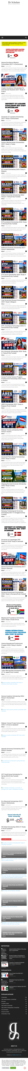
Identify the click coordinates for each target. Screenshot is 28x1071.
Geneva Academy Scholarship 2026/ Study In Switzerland (12, 697)
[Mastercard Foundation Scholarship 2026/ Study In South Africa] (14, 610)
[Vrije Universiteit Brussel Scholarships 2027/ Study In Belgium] (14, 292)
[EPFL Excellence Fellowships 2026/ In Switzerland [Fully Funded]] (14, 318)
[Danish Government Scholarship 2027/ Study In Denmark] (14, 558)
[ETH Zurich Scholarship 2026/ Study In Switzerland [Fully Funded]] (14, 266)
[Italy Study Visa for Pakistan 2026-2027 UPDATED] (4, 988)
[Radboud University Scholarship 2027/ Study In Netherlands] (14, 239)
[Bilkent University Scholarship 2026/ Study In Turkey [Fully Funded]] (14, 187)
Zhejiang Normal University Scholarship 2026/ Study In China (13, 484)
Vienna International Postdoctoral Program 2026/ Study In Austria (12, 644)
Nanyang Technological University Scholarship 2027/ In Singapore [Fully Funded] (13, 512)
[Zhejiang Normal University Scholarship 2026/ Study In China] (14, 476)
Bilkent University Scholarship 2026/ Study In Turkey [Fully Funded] (12, 196)
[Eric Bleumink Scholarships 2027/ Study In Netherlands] (14, 793)
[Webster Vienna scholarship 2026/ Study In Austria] (14, 422)
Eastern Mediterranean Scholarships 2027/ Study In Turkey (12, 143)
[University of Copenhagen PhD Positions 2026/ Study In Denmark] (14, 531)
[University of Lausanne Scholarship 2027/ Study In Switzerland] (14, 108)
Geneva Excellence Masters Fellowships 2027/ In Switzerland (12, 63)
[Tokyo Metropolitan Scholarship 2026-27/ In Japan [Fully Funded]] (14, 662)
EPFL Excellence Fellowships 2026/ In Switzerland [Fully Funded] (13, 326)
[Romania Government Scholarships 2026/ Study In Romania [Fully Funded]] (14, 584)
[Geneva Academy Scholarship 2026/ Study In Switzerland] (14, 688)
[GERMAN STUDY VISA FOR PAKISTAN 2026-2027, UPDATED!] (14, 930)
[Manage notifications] (25, 1068)
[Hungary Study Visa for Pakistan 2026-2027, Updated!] (14, 914)
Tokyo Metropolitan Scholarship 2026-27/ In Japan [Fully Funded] (13, 671)
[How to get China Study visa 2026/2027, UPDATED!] (14, 882)
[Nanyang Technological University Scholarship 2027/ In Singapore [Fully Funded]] (14, 503)
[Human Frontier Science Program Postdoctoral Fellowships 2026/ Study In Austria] (14, 369)
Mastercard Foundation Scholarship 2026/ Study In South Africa (12, 618)
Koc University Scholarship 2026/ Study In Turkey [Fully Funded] (13, 352)
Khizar (3, 66)
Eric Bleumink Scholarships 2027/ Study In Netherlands (12, 802)
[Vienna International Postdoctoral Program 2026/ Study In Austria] (14, 635)
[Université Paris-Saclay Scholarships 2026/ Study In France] (14, 449)
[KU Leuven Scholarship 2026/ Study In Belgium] (14, 161)
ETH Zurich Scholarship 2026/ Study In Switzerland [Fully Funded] (13, 275)
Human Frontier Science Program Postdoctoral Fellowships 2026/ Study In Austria (13, 378)
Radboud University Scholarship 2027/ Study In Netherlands (13, 248)
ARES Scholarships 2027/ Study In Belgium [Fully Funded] (12, 405)
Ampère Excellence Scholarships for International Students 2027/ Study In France (13, 89)
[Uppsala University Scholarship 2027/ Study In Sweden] (14, 740)
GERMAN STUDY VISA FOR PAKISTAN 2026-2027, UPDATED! (12, 933)
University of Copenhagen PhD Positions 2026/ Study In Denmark (12, 540)
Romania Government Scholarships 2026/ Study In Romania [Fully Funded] (13, 593)
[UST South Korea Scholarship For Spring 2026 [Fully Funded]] (14, 766)
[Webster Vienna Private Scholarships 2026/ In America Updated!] (14, 715)
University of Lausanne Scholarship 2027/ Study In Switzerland (12, 117)
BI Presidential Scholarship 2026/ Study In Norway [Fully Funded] (14, 223)
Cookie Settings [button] (6, 1067)
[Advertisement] (14, 21)
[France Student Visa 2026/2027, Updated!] (4, 975)
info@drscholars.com (16, 1055)
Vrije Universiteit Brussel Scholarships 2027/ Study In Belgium (13, 301)
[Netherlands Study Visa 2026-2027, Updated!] (4, 982)
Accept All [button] (13, 1067)
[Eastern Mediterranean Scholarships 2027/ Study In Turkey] (14, 134)
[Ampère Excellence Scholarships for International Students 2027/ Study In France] (14, 80)
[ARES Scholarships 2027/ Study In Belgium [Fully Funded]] (14, 396)
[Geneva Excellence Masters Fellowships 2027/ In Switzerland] (14, 54)
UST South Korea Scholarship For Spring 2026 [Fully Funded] (11, 775)
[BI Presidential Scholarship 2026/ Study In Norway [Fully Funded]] (14, 214)
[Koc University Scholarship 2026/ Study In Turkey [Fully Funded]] (14, 343)
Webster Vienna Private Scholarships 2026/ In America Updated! (13, 724)
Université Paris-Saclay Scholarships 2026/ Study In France (13, 457)
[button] (2, 37)
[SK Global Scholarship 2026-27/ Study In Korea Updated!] (14, 819)
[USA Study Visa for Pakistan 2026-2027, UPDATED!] (14, 898)
